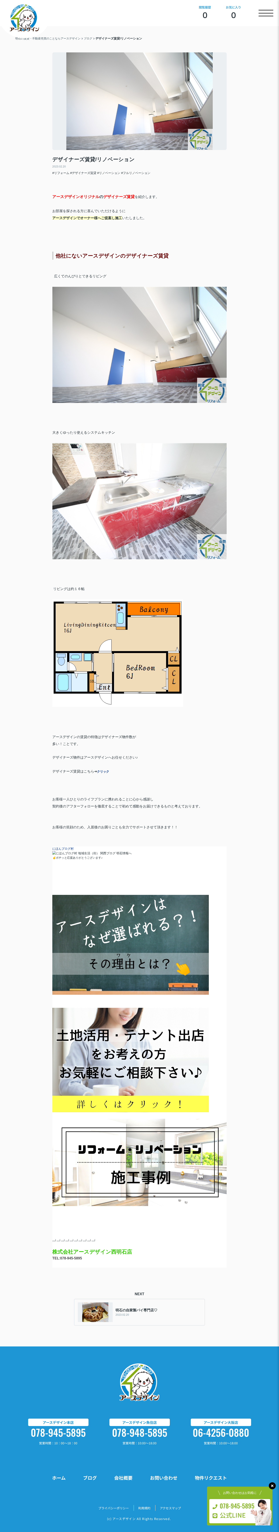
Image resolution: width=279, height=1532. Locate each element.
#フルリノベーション (135, 173)
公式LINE (233, 1515)
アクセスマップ (170, 1508)
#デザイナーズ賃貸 (83, 173)
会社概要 (123, 1477)
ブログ (90, 1477)
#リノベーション (108, 173)
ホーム (59, 1477)
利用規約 (144, 1508)
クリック (103, 771)
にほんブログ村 (63, 848)
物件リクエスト (211, 1477)
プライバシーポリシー (113, 1508)
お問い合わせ (163, 1477)
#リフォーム (60, 173)
